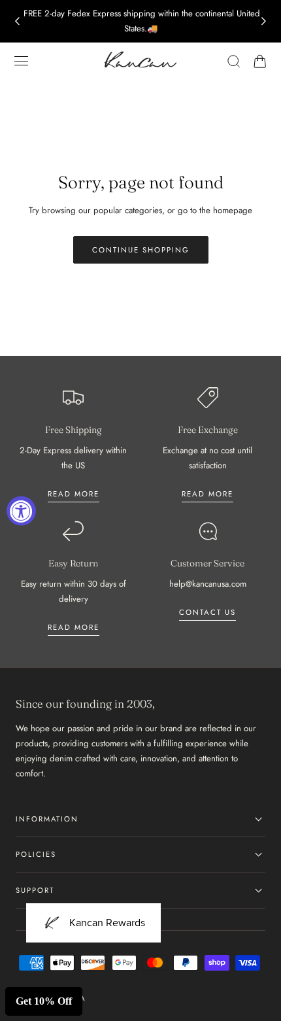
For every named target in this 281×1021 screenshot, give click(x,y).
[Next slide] (264, 21)
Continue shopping (141, 250)
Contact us (207, 612)
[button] (21, 61)
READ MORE (207, 494)
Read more (73, 494)
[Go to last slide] (17, 21)
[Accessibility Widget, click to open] (21, 510)
